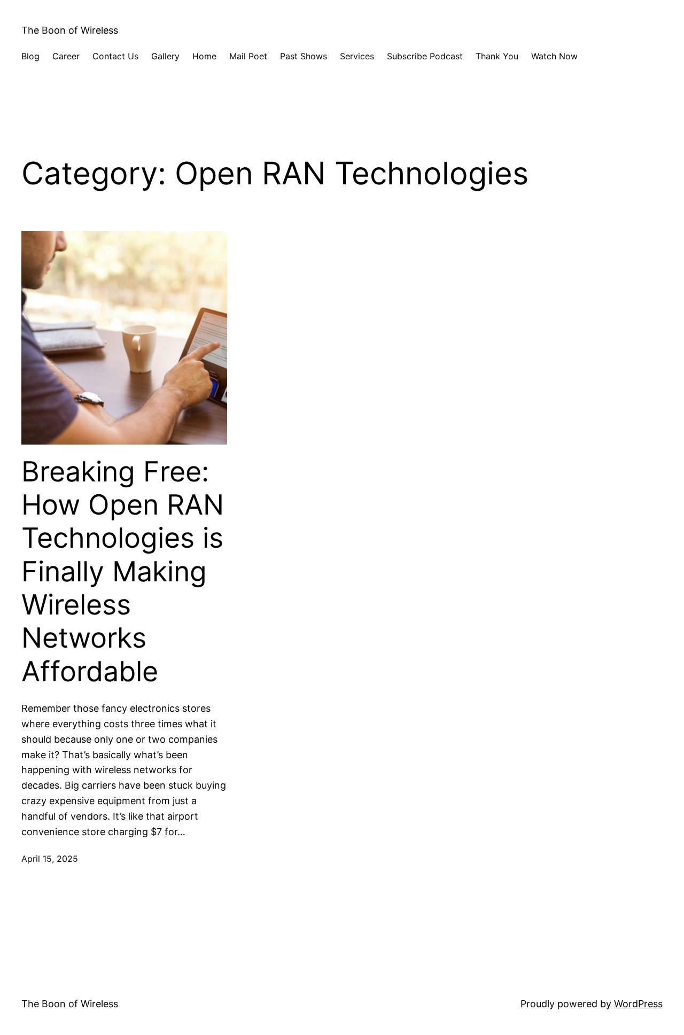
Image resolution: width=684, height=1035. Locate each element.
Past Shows (303, 56)
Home (204, 56)
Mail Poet (248, 56)
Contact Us (115, 56)
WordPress (638, 1003)
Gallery (165, 56)
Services (357, 56)
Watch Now (554, 56)
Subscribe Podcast (425, 56)
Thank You (497, 56)
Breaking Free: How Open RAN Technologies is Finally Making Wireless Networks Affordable (122, 571)
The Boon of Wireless (69, 30)
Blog (30, 56)
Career (66, 56)
